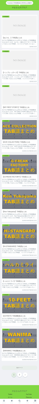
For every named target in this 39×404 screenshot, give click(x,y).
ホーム (10, 397)
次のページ (19, 367)
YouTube (29, 394)
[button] (35, 289)
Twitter (10, 394)
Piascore (29, 397)
